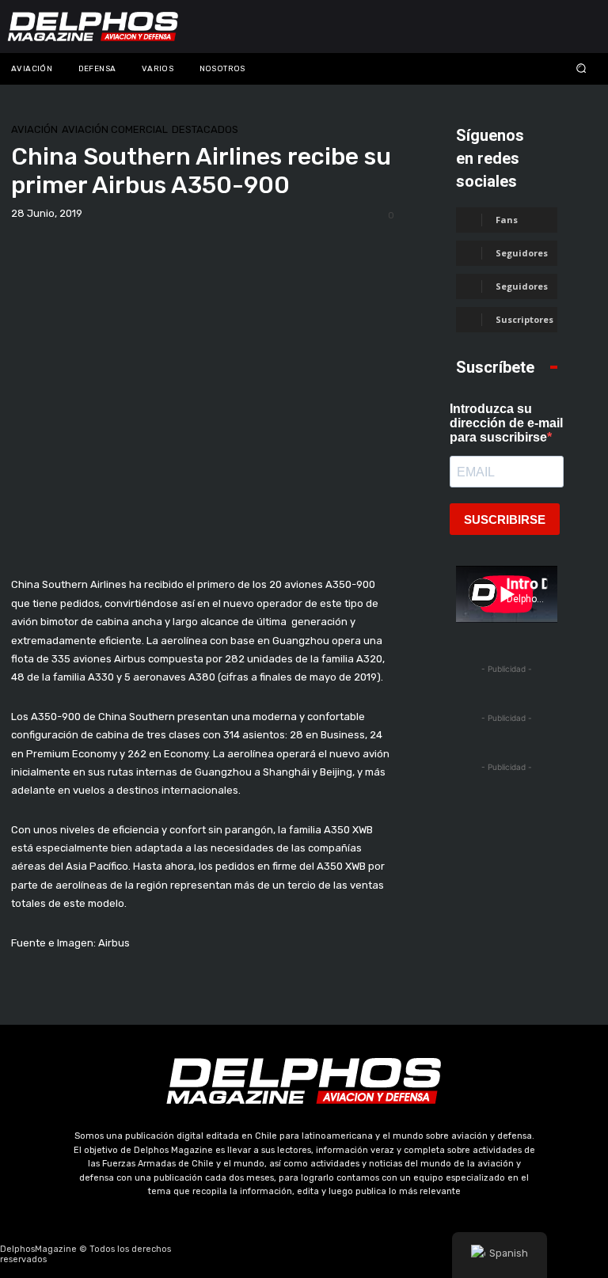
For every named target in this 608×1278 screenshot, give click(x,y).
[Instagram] (267, 1254)
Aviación (34, 129)
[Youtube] (342, 1254)
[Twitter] (304, 1254)
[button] (532, 68)
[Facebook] (229, 1254)
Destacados (205, 129)
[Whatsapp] (379, 1254)
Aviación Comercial (115, 129)
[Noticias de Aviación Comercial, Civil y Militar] (93, 26)
